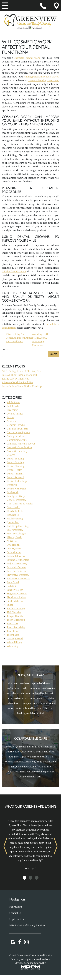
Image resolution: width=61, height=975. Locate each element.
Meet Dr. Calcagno (16, 533)
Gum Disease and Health (20, 503)
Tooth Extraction (16, 619)
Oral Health (13, 544)
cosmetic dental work (27, 58)
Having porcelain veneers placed (41, 76)
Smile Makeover (16, 601)
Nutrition (12, 541)
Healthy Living (15, 518)
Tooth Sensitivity (16, 627)
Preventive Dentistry (18, 574)
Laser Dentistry (15, 529)
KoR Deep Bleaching (18, 526)
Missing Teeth (14, 537)
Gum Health (13, 507)
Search (5, 349)
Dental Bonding (15, 458)
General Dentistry (16, 499)
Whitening (12, 646)
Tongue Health (15, 616)
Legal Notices (16, 919)
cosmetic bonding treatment (43, 80)
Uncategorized (15, 638)
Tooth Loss (12, 623)
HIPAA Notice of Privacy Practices (27, 925)
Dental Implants (15, 473)
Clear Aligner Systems (18, 432)
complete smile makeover (21, 443)
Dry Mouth (12, 492)
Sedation (12, 586)
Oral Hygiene (14, 548)
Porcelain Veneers (16, 571)
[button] (24, 878)
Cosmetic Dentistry (17, 451)
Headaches (13, 514)
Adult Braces (13, 402)
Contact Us (15, 913)
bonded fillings (15, 413)
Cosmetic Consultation (19, 447)
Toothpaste (13, 634)
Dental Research (15, 477)
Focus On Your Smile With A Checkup (22, 386)
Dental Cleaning (15, 466)
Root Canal (13, 582)
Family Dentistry (16, 496)
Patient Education (16, 556)
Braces (10, 417)
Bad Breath (13, 406)
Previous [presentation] (5, 846)
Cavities (11, 421)
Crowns (11, 454)
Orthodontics (14, 552)
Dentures (12, 484)
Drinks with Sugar (16, 488)
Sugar (10, 604)
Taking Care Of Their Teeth (16, 378)
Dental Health (14, 469)
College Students (16, 436)
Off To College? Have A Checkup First (21, 371)
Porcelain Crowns (16, 567)
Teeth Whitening (16, 608)
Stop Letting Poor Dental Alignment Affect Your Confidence (19, 337)
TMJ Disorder (14, 612)
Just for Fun (13, 522)
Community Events (17, 440)
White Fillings (14, 642)
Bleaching (12, 410)
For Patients (15, 906)
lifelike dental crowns (14, 271)
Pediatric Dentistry (17, 563)
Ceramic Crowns (16, 425)
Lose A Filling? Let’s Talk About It (19, 375)
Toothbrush (13, 631)
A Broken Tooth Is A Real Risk (17, 382)
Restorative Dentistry (18, 578)
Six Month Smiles (16, 597)
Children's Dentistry (17, 428)
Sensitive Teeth (15, 589)
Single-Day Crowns (17, 593)
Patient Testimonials (18, 559)
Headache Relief (16, 511)
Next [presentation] (56, 846)
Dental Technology (17, 481)
